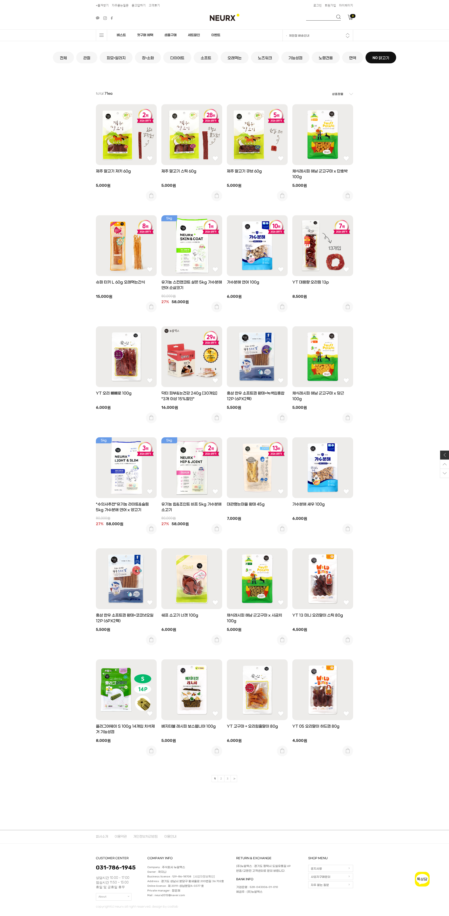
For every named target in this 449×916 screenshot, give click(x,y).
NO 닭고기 (381, 58)
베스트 (121, 35)
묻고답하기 (139, 5)
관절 (86, 58)
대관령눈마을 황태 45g (246, 504)
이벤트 (215, 35)
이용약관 (121, 837)
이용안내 (170, 837)
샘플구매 (170, 35)
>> (234, 778)
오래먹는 (235, 58)
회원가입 (330, 5)
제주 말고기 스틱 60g (178, 171)
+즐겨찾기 (102, 5)
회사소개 (102, 837)
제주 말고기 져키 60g (113, 171)
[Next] (347, 37)
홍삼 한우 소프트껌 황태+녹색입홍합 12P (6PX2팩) (255, 396)
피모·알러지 (116, 58)
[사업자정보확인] (204, 876)
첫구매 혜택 (145, 35)
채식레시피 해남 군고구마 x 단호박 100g (320, 174)
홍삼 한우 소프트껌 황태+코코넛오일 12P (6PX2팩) (124, 618)
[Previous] (347, 34)
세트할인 (194, 35)
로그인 (317, 5)
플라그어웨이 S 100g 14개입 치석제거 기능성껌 (125, 729)
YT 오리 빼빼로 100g (114, 393)
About (102, 896)
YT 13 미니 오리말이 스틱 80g (317, 615)
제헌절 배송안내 (299, 35)
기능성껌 (295, 58)
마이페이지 (346, 5)
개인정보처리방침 (145, 837)
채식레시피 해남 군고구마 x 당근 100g (318, 396)
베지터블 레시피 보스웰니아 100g (188, 726)
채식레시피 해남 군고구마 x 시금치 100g (254, 618)
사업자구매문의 (320, 876)
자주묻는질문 (120, 5)
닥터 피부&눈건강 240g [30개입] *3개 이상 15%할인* (189, 396)
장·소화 (148, 58)
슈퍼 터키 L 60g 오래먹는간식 (120, 282)
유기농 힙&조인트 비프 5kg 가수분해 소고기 (191, 507)
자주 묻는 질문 (320, 885)
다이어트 (177, 58)
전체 (63, 58)
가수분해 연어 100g (243, 282)
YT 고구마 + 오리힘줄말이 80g (252, 726)
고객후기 (154, 5)
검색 (338, 17)
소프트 (206, 58)
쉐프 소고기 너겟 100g (179, 615)
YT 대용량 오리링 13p (310, 282)
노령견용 (326, 58)
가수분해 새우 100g (308, 504)
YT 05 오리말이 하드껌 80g (316, 726)
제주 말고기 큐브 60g (244, 171)
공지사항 (316, 868)
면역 (352, 58)
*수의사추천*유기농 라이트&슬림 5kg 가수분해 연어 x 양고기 (122, 507)
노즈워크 (265, 58)
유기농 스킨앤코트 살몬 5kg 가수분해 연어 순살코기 (191, 285)
